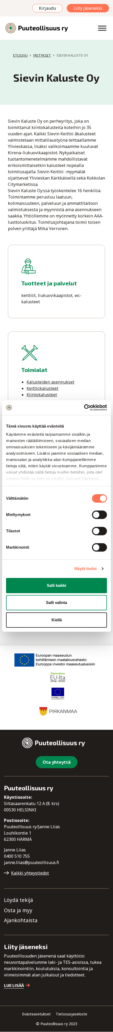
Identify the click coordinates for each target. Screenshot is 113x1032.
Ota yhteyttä (57, 762)
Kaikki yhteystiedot (30, 873)
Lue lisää (14, 985)
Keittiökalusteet (42, 388)
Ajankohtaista (21, 920)
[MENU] (102, 28)
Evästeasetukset (36, 1013)
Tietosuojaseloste (71, 1013)
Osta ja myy (18, 910)
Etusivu (20, 55)
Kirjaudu (47, 8)
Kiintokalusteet (42, 395)
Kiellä (57, 620)
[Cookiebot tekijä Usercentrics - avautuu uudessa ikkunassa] (84, 407)
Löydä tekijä (18, 900)
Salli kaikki (56, 585)
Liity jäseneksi (88, 8)
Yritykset (42, 55)
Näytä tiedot (85, 568)
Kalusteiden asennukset (50, 382)
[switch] (99, 514)
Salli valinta (56, 602)
